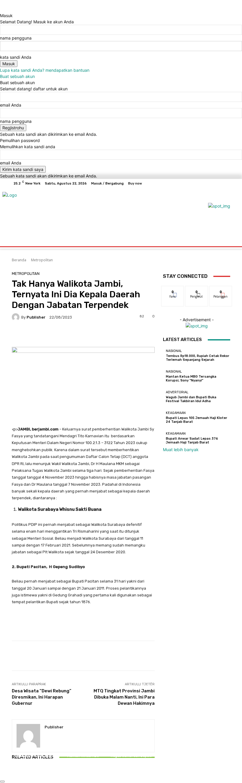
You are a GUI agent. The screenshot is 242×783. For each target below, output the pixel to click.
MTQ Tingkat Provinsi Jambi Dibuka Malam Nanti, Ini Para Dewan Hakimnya (124, 697)
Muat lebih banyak (181, 449)
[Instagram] (204, 183)
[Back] (1, 9)
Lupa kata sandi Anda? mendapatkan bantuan (44, 70)
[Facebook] (197, 183)
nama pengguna (16, 37)
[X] (211, 183)
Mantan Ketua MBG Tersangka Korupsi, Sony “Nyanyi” (83, 760)
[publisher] (16, 317)
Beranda (19, 259)
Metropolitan (42, 259)
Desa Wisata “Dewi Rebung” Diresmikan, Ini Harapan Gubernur (41, 697)
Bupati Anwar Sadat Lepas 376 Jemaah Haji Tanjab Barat (192, 440)
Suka (172, 290)
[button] (223, 234)
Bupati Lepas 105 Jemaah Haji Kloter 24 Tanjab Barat (196, 420)
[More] (201, 656)
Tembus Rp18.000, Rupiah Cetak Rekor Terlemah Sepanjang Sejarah (35, 760)
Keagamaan (176, 413)
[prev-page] (13, 773)
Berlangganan (224, 290)
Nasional (34, 750)
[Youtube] (225, 183)
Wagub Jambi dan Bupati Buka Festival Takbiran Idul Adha (131, 760)
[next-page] (16, 773)
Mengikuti (197, 290)
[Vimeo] (218, 183)
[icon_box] (98, 183)
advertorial (130, 750)
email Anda (10, 104)
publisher (36, 317)
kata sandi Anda (15, 57)
